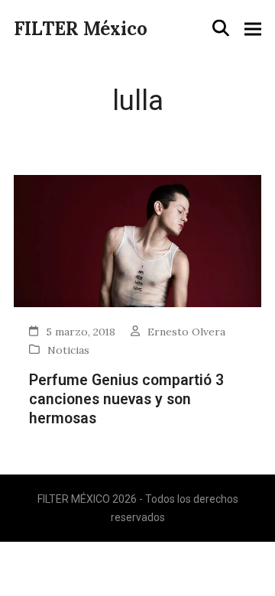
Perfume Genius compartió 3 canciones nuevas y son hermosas (126, 399)
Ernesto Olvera (186, 331)
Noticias (68, 350)
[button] (220, 28)
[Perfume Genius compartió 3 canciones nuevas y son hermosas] (137, 239)
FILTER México (80, 28)
